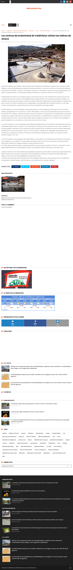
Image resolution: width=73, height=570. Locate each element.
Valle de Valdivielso (53, 449)
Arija (17, 446)
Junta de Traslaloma (40, 449)
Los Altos (49, 446)
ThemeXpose (11, 567)
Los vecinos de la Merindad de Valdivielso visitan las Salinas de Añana (12, 186)
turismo (4, 443)
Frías (59, 443)
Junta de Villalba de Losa (59, 453)
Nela (3, 456)
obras (58, 436)
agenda (9, 30)
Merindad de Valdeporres (9, 440)
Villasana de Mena (39, 446)
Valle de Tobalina (31, 436)
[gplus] (70, 2)
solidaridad (43, 443)
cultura (48, 433)
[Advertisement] (36, 16)
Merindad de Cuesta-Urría (9, 453)
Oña (53, 436)
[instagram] (67, 2)
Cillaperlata (46, 453)
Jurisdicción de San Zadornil (10, 449)
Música (30, 440)
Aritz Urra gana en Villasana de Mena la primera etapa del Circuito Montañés (34, 511)
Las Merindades (56, 433)
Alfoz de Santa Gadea (26, 449)
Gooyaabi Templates (30, 567)
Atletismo (12, 443)
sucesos (23, 433)
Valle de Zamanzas (22, 443)
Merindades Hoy (34, 8)
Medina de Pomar (14, 433)
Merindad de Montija (8, 446)
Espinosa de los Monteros (9, 436)
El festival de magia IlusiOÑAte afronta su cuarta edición (27, 412)
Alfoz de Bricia (58, 446)
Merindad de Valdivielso (20, 30)
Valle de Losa (22, 440)
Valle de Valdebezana (44, 436)
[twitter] (64, 2)
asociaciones (33, 443)
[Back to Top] (70, 567)
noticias (31, 30)
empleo (68, 440)
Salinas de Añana (45, 30)
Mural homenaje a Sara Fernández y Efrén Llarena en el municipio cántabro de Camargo (37, 520)
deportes (21, 436)
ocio (37, 30)
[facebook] (61, 2)
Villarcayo (30, 433)
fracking (65, 443)
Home (3, 25)
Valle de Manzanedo (26, 446)
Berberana (22, 453)
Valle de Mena (39, 433)
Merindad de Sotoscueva (41, 440)
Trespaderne (51, 443)
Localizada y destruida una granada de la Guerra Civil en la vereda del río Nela (34, 404)
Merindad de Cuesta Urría (34, 453)
